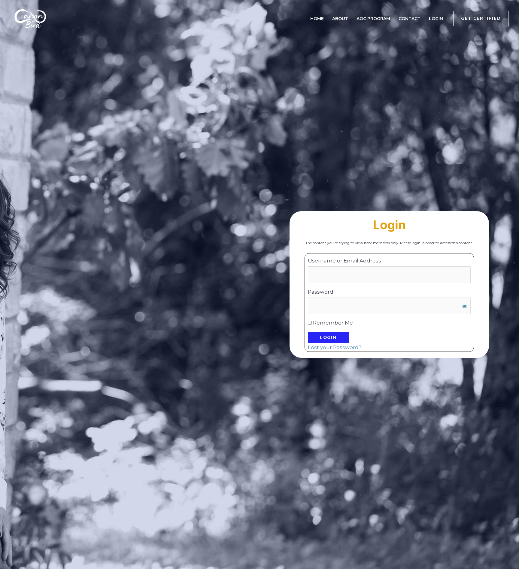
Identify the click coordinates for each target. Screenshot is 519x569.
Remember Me (332, 323)
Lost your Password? (334, 347)
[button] (480, 18)
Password (320, 292)
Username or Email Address (344, 261)
